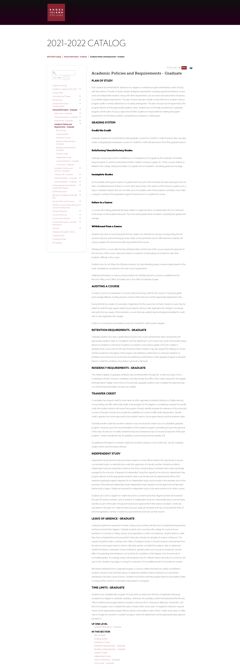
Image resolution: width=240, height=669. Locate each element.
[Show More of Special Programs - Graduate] (80, 181)
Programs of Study (59, 85)
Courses (55, 228)
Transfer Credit (62, 153)
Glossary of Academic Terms (63, 232)
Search (66, 78)
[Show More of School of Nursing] (80, 214)
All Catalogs (57, 242)
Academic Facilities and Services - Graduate (63, 169)
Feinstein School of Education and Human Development (65, 206)
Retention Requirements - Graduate (66, 142)
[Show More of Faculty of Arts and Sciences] (80, 201)
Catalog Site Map (59, 239)
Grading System (62, 134)
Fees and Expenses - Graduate (66, 117)
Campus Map (57, 92)
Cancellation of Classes (61, 96)
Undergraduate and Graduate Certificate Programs (64, 186)
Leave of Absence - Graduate (67, 161)
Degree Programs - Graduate (65, 178)
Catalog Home (58, 235)
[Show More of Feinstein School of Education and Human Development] (80, 205)
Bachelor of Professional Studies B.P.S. (64, 196)
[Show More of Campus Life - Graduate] (80, 174)
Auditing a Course (63, 137)
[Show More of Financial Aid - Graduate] (80, 120)
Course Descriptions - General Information (64, 223)
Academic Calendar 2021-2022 (64, 89)
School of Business (59, 211)
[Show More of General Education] (80, 191)
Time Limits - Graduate (65, 164)
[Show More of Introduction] (80, 100)
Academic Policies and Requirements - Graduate (64, 125)
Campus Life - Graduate (63, 174)
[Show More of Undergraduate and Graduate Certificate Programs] (80, 185)
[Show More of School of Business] (80, 211)
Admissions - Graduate (63, 113)
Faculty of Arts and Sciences (63, 201)
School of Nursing (59, 214)
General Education (59, 191)
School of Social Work (61, 218)
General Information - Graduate (75, 57)
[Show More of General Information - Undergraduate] (80, 103)
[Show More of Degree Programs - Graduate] (80, 178)
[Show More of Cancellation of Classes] (80, 96)
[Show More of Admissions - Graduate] (80, 113)
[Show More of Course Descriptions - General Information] (80, 222)
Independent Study (63, 157)
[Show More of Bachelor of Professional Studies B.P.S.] (80, 195)
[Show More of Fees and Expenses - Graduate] (80, 117)
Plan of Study (61, 130)
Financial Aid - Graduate (63, 120)
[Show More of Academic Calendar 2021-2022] (80, 89)
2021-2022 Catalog (54, 57)
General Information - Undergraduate (60, 104)
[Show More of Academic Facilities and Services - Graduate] (80, 168)
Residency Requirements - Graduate (66, 148)
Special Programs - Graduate (65, 181)
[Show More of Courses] (80, 228)
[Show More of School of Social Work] (80, 218)
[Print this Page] (191, 68)
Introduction (57, 100)
